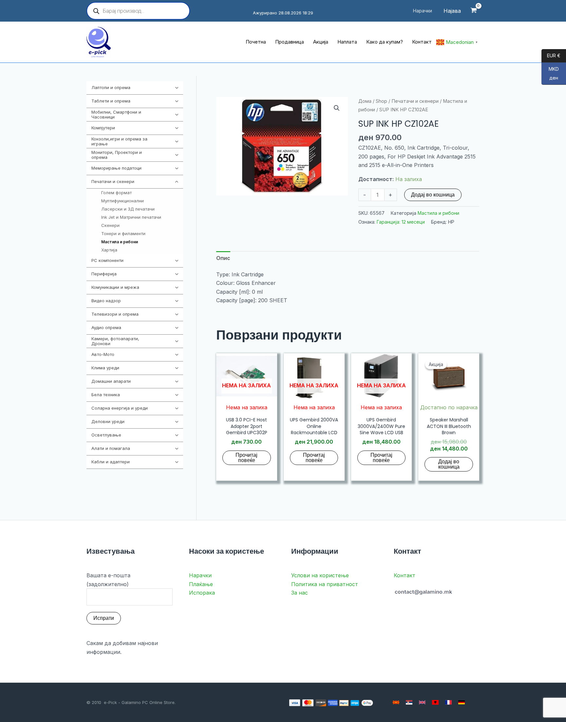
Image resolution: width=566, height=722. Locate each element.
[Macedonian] (396, 702)
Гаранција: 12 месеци (401, 222)
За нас (299, 592)
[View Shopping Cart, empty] (473, 11)
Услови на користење (320, 575)
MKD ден (550, 73)
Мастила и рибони (438, 213)
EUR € (550, 56)
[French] (448, 702)
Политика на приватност (324, 584)
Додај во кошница (433, 194)
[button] (337, 108)
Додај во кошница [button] (449, 464)
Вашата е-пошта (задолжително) (108, 579)
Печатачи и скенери (415, 101)
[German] (461, 702)
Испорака (202, 592)
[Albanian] (435, 702)
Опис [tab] (223, 258)
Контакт (404, 575)
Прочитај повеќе (246, 457)
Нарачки (200, 575)
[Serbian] (409, 702)
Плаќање (201, 584)
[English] (422, 702)
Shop (381, 101)
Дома (364, 101)
